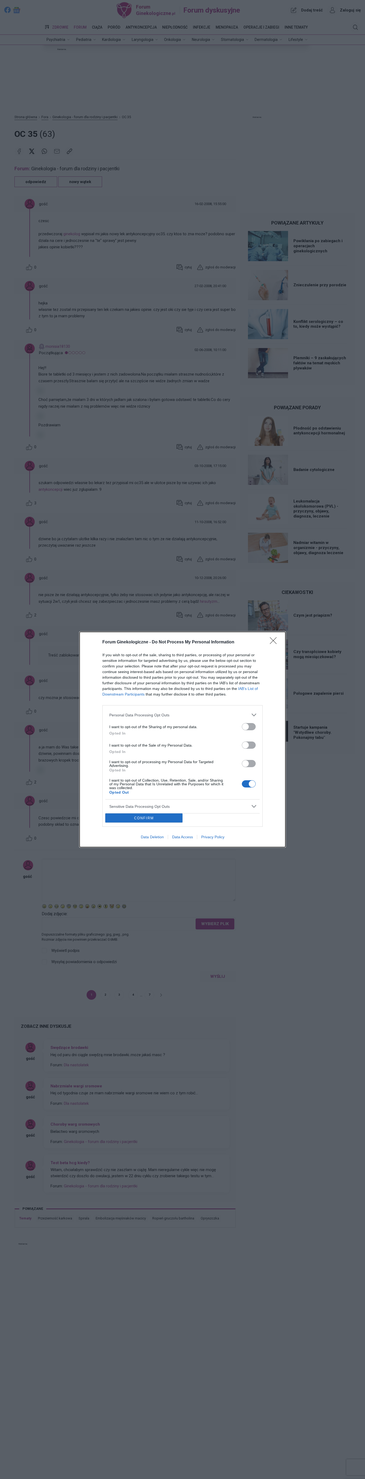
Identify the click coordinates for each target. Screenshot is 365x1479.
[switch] (249, 726)
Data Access (182, 837)
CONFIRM (144, 818)
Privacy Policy (212, 837)
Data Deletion (152, 837)
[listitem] (182, 715)
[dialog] (182, 739)
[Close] (275, 642)
